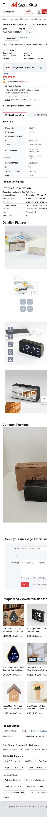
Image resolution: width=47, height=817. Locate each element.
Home (5, 19)
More (5, 797)
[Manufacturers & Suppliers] (23, 4)
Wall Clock (29, 761)
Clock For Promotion (13, 786)
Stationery (7, 736)
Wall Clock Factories (13, 780)
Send (25, 584)
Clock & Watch (36, 19)
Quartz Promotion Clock (14, 792)
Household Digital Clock (35, 736)
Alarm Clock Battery (35, 786)
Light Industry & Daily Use (19, 19)
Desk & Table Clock (12, 761)
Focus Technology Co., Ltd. (33, 807)
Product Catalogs (39, 731)
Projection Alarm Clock (14, 767)
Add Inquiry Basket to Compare (18, 106)
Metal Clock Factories (35, 780)
